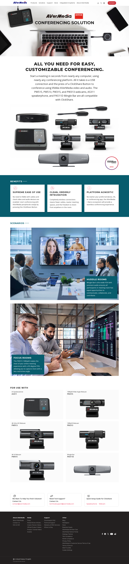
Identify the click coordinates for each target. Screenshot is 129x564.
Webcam (102, 504)
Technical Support (49, 523)
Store (56, 3)
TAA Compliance (67, 536)
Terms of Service (67, 545)
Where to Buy (48, 527)
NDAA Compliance (68, 538)
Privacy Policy (66, 541)
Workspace (65, 523)
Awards (29, 532)
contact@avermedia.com (21, 504)
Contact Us (16, 523)
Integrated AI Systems (67, 3)
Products (34, 3)
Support (50, 3)
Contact (112, 3)
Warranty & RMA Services (52, 525)
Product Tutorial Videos (34, 529)
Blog (63, 520)
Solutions (42, 3)
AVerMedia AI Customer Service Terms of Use (76, 543)
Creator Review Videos (34, 525)
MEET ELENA (66, 548)
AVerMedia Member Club (70, 529)
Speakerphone (92, 504)
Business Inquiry (67, 527)
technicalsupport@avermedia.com (61, 504)
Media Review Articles (34, 523)
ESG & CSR (16, 525)
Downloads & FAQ (49, 520)
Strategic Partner (67, 534)
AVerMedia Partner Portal (70, 532)
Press (29, 520)
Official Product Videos (34, 527)
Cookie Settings (67, 550)
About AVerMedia (83, 3)
